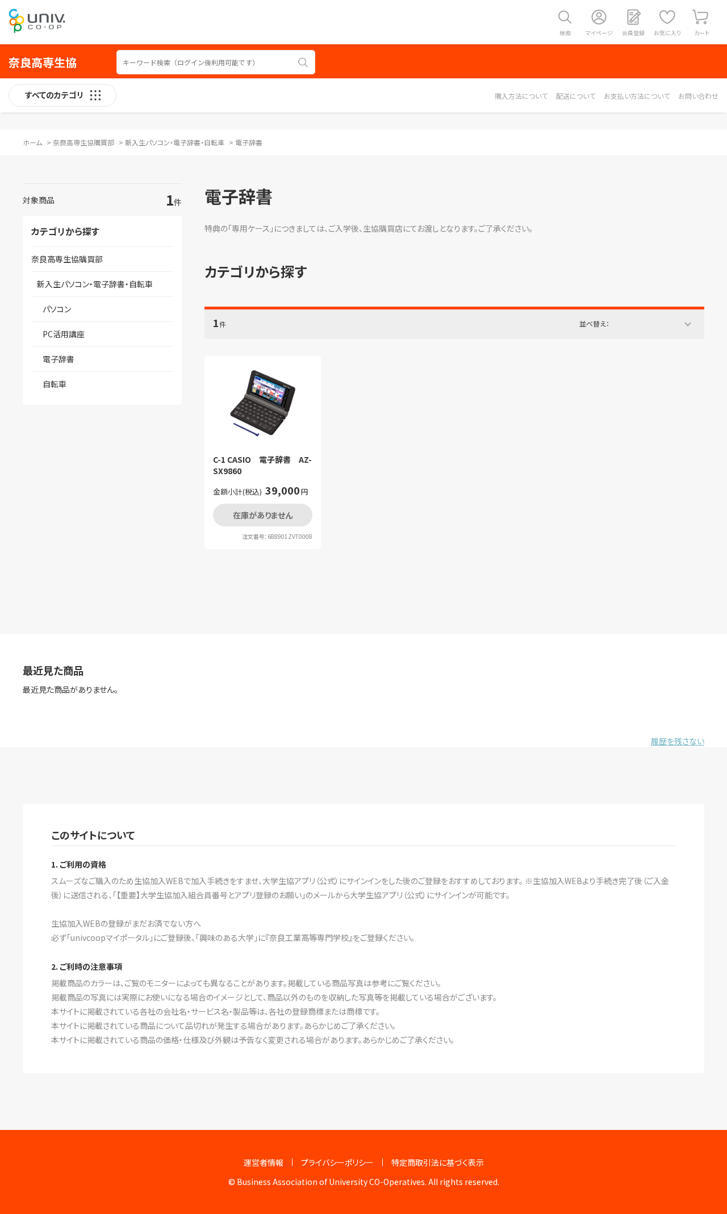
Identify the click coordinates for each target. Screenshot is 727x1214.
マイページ (599, 32)
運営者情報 (263, 1162)
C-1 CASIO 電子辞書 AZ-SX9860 (262, 465)
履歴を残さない (677, 741)
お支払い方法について (637, 96)
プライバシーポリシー (337, 1162)
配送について (575, 96)
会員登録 (633, 32)
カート (701, 32)
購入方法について (521, 96)
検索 (565, 32)
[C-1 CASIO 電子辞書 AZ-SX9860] (262, 404)
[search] (303, 62)
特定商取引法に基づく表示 (437, 1162)
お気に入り (667, 32)
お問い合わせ (698, 96)
